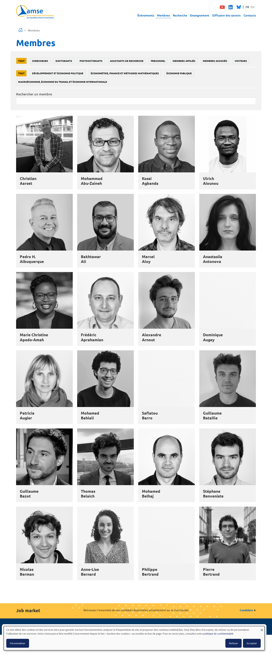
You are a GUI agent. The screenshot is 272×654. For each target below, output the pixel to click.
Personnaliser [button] (17, 643)
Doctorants (64, 60)
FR (247, 7)
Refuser (233, 643)
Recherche (180, 15)
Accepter (252, 643)
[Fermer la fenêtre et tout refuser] (262, 628)
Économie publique (179, 73)
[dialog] (134, 638)
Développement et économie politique (57, 73)
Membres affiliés (184, 60)
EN (252, 7)
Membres (163, 15)
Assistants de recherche (126, 60)
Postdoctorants (91, 60)
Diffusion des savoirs (226, 15)
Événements (145, 15)
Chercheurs (40, 60)
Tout (21, 60)
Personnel (158, 60)
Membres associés (215, 60)
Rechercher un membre (34, 94)
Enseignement (199, 15)
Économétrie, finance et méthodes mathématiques (125, 73)
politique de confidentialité (218, 633)
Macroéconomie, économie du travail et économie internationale (62, 81)
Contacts (250, 15)
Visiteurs (241, 60)
